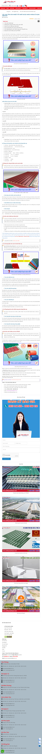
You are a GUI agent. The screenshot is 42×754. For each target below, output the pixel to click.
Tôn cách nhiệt (5, 644)
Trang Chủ (8, 11)
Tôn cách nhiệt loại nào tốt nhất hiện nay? (27, 11)
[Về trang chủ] (9, 2)
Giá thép (3, 647)
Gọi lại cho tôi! (6, 458)
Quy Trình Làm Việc (8, 627)
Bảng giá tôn (4, 645)
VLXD (3, 649)
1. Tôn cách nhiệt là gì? (8, 23)
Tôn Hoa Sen (4, 640)
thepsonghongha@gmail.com (12, 390)
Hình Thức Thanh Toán (8, 631)
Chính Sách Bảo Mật (8, 634)
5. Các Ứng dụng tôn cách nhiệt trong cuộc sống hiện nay (15, 29)
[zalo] (39, 742)
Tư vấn (3, 651)
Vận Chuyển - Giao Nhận (9, 633)
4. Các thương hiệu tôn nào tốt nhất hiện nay (13, 27)
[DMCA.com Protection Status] (8, 636)
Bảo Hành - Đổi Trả (8, 629)
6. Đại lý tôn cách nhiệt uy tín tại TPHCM (12, 30)
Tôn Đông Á (4, 642)
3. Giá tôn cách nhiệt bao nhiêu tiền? (11, 26)
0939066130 (6, 656)
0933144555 (14, 5)
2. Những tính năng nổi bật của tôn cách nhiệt (13, 24)
